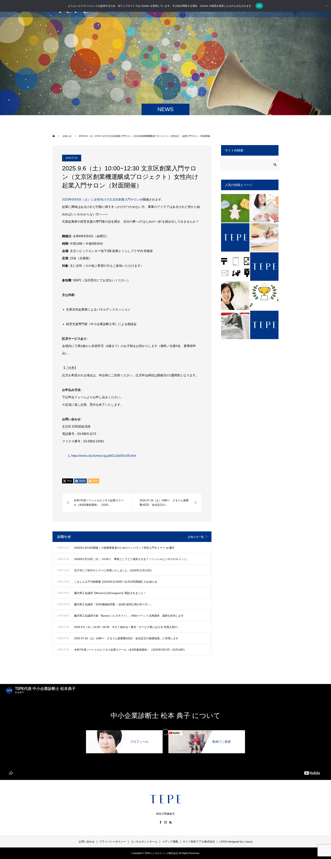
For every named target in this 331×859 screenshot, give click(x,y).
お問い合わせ (87, 841)
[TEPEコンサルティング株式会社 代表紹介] (235, 296)
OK (259, 5)
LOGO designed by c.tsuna (236, 841)
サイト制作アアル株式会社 (199, 841)
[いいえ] (326, 6)
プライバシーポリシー (112, 841)
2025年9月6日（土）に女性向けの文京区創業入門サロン (101, 199)
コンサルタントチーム (144, 841)
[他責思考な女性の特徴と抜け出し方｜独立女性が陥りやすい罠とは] (235, 208)
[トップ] (235, 237)
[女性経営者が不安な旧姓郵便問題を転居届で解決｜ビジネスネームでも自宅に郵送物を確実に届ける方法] (235, 266)
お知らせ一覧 (196, 536)
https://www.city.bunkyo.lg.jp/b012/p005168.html (103, 455)
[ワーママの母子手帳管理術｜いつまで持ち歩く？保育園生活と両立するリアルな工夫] (264, 208)
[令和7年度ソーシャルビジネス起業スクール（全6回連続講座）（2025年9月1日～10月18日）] (264, 266)
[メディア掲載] (235, 325)
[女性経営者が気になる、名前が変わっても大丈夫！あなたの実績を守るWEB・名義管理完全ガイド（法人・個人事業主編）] (264, 296)
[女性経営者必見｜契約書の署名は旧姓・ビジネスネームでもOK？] (264, 237)
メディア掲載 (170, 841)
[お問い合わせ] (264, 325)
